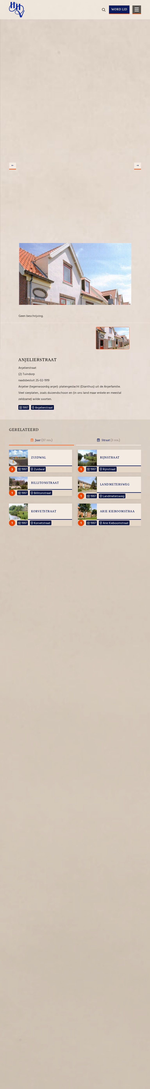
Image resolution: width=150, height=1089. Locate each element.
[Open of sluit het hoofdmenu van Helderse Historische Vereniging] (136, 9)
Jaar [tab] (43, 440)
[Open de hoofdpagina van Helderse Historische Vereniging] (17, 9)
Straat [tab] (110, 440)
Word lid (119, 9)
